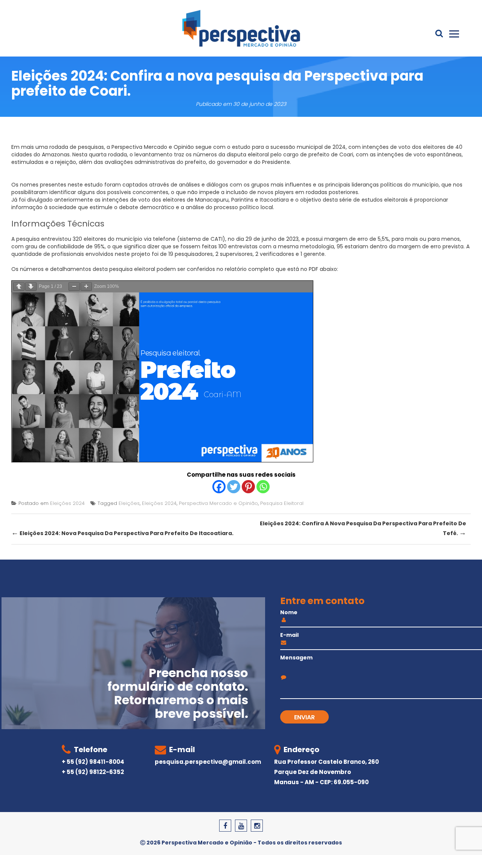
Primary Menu (454, 33)
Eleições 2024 (67, 503)
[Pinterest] (248, 486)
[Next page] (31, 286)
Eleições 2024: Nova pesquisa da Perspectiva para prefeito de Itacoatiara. (122, 533)
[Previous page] (18, 286)
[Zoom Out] (74, 286)
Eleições (129, 503)
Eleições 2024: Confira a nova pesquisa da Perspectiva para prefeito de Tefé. (363, 529)
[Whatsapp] (263, 486)
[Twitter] (233, 486)
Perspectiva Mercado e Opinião (218, 503)
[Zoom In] (86, 286)
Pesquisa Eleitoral (282, 503)
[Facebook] (219, 486)
